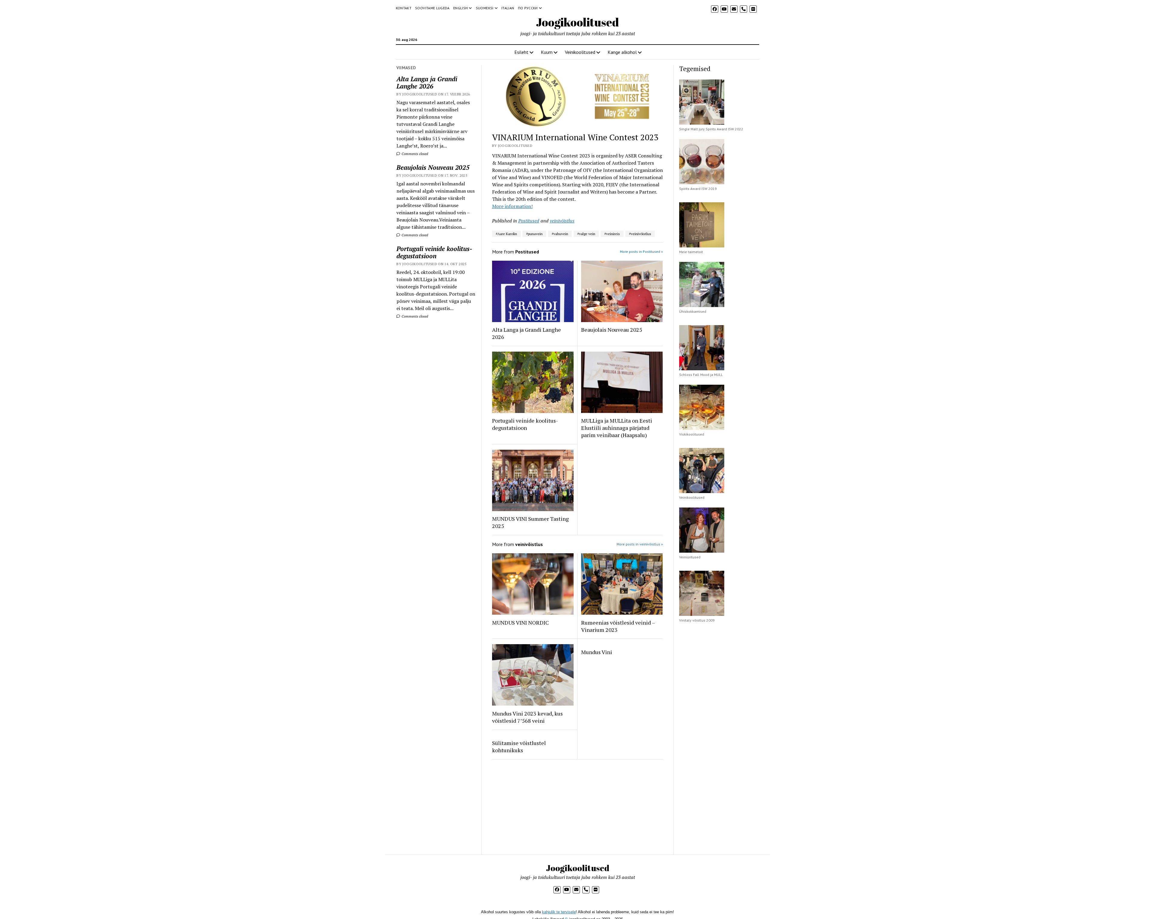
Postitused (528, 220)
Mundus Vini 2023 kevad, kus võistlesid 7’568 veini (527, 717)
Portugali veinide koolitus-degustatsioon (434, 252)
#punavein (534, 233)
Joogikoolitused (577, 22)
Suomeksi (485, 8)
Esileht (521, 52)
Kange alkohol (622, 52)
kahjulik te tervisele (559, 912)
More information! (512, 206)
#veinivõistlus (640, 233)
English (460, 8)
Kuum (547, 52)
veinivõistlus (562, 220)
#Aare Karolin (506, 233)
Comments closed (414, 153)
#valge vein (586, 233)
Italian (507, 8)
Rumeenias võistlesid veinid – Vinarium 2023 (618, 626)
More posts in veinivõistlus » (640, 544)
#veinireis (612, 233)
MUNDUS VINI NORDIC (520, 622)
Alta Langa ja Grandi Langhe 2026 (426, 82)
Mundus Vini (596, 652)
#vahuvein (560, 233)
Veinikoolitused (580, 52)
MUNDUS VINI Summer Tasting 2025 (530, 522)
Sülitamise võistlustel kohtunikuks (519, 746)
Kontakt (404, 8)
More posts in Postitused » (641, 251)
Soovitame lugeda (432, 8)
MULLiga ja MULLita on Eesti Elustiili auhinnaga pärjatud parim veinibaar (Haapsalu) (616, 428)
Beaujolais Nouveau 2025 (433, 167)
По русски (528, 8)
